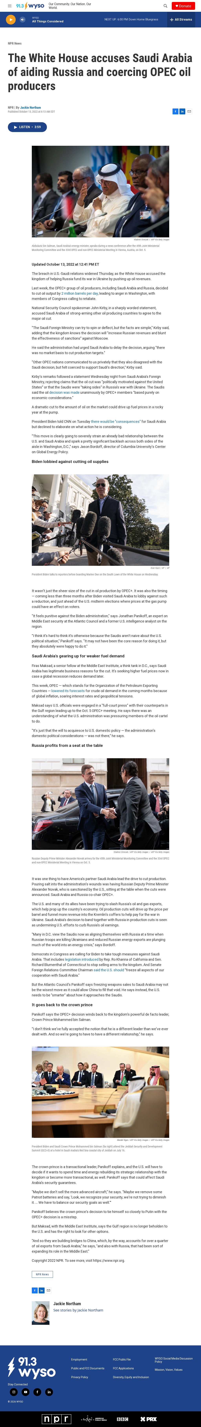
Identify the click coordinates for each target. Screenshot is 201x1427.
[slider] (28, 19)
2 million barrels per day (79, 293)
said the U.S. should (109, 970)
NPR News (15, 43)
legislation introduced (82, 959)
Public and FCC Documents (87, 1368)
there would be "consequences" (116, 421)
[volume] (22, 19)
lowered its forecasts (68, 691)
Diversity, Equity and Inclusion (131, 1377)
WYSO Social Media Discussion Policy (174, 1360)
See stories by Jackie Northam (78, 1310)
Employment (79, 1359)
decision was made (64, 392)
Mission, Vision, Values (169, 1369)
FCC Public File (122, 1359)
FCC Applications (123, 1368)
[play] (11, 19)
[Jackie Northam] (40, 1313)
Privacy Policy (79, 1377)
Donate (185, 6)
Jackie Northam (30, 107)
